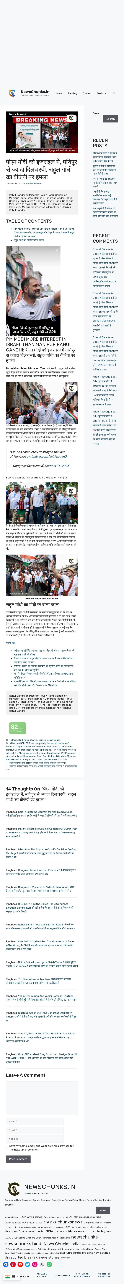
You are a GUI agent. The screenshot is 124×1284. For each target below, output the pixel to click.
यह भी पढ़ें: (10, 642)
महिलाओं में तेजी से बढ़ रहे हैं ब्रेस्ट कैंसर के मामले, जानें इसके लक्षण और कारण (105, 157)
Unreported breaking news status (88, 1252)
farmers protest (45, 1227)
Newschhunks (63, 1238)
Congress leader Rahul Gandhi (30, 746)
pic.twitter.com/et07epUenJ (47, 456)
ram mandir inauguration (62, 1249)
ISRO (109, 1232)
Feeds (99, 93)
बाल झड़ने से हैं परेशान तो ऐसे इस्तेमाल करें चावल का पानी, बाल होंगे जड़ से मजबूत (105, 212)
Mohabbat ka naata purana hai (36, 749)
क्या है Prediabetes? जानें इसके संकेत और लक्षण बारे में (105, 182)
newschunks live (88, 1244)
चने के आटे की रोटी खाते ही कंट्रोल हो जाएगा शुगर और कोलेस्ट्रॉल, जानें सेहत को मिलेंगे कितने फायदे (104, 276)
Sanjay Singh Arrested (14, 1253)
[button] (114, 93)
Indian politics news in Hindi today (79, 1231)
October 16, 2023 (57, 466)
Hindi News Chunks (27, 740)
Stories (86, 93)
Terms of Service (94, 1200)
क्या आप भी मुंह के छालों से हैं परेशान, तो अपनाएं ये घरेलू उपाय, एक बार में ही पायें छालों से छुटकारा (105, 321)
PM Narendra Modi (13, 1249)
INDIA (49, 1231)
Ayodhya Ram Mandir (53, 1217)
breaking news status (90, 1217)
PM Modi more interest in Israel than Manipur (37, 753)
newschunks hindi (23, 1243)
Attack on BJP (17, 743)
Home (58, 93)
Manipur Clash (13, 749)
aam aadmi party (12, 1217)
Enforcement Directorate (24, 1227)
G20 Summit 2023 (79, 1227)
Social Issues (53, 740)
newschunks (84, 1237)
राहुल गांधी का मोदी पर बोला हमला (29, 240)
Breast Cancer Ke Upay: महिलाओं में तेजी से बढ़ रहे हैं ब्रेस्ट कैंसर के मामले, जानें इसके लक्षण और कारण (105, 258)
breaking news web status (19, 1222)
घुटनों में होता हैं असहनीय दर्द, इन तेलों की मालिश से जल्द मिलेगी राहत (104, 170)
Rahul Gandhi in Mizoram (63, 756)
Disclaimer (46, 1200)
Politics (13, 740)
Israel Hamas (65, 746)
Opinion (42, 740)
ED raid (8, 1227)
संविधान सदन (65, 1258)
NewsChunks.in (35, 91)
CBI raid (39, 1223)
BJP (76, 1217)
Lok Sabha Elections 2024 (27, 1237)
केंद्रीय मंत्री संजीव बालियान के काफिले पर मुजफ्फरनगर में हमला (103, 400)
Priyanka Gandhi (30, 1249)
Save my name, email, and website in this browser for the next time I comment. (41, 1147)
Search (97, 113)
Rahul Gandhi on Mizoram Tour (52, 759)
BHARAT (68, 1216)
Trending (72, 93)
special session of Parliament (36, 1253)
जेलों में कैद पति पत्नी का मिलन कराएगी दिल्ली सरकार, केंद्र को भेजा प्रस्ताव (38, 763)
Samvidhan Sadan (84, 1249)
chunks (50, 1222)
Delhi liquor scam (103, 1223)
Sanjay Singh (101, 1249)
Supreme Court (57, 1253)
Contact (36, 1200)
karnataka (9, 1238)
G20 (68, 1227)
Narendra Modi (49, 1238)
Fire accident (59, 1227)
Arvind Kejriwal (34, 1217)
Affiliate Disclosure (23, 1200)
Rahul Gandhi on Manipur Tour (21, 759)
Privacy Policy (71, 1200)
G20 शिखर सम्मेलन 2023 (97, 1227)
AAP (24, 1217)
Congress (89, 1222)
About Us (9, 1200)
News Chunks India (62, 1243)
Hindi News (52, 746)
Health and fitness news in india (24, 1231)
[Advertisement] (61, 21)
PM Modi (101, 1244)
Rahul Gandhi (44, 1249)
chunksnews (70, 1222)
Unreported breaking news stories (32, 1257)
